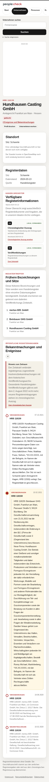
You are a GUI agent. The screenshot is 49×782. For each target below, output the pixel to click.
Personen (35, 10)
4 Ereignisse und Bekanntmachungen (18, 122)
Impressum (9, 777)
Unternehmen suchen (12, 20)
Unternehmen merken (27, 126)
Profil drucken (9, 126)
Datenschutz (39, 777)
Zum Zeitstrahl (13, 261)
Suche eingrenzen (11, 37)
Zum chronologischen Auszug (19, 405)
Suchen (25, 32)
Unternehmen (20, 10)
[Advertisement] (24, 70)
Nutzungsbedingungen (24, 777)
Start (6, 10)
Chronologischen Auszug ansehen (20, 239)
